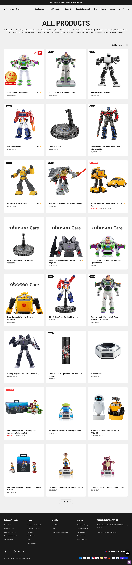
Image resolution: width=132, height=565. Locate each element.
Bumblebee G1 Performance (17, 203)
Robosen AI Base (55, 147)
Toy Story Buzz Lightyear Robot (18, 92)
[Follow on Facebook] (5, 551)
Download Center (33, 528)
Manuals (30, 532)
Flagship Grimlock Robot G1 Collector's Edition (65, 203)
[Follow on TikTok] (24, 551)
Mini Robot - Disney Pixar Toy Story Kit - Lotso (107, 487)
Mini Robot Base (96, 374)
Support (68, 9)
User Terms (81, 536)
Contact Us (31, 536)
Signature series (10, 532)
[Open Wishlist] (129, 562)
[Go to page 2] (71, 501)
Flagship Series (9, 528)
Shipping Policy (82, 528)
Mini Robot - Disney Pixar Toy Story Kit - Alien (65, 430)
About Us (55, 525)
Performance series (11, 536)
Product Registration (35, 525)
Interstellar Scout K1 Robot (100, 92)
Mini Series (8, 525)
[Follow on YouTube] (19, 551)
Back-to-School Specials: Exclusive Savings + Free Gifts (66, 2)
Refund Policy (82, 539)
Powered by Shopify (24, 558)
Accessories (8, 539)
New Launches (40, 9)
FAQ (28, 539)
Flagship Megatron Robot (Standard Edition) (23, 374)
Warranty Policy (82, 525)
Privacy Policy (82, 532)
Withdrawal (31, 543)
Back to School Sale (83, 9)
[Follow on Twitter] (10, 551)
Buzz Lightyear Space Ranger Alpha (62, 92)
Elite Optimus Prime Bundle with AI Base (63, 317)
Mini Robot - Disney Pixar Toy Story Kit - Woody (66, 487)
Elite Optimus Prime (14, 147)
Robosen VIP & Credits (60, 532)
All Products (55, 9)
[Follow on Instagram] (14, 551)
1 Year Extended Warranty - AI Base (20, 260)
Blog (95, 9)
